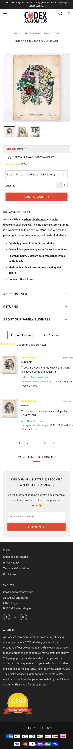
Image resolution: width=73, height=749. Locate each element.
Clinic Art (26, 361)
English (27, 727)
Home (16, 33)
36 (45, 443)
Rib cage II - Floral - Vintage (34, 381)
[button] (9, 131)
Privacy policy (11, 562)
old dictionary (40, 219)
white (27, 219)
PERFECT (26, 405)
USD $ (45, 727)
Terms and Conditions (16, 568)
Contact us (9, 574)
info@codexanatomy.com (18, 592)
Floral (26, 33)
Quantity (10, 185)
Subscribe (35, 527)
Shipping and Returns (15, 556)
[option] (36, 87)
